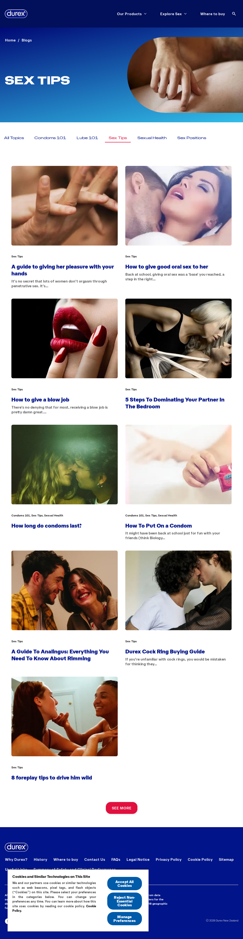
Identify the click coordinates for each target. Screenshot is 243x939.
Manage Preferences (124, 918)
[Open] (234, 13)
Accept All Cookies (124, 883)
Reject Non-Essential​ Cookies (124, 901)
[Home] (16, 13)
